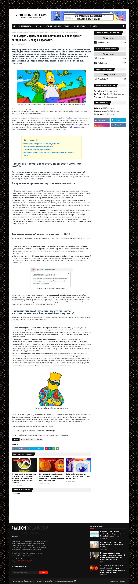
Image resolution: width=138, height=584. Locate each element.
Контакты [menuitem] (93, 26)
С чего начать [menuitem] (79, 26)
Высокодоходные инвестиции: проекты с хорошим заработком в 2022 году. (111, 544)
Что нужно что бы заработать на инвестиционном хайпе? (42, 143)
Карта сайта (123, 581)
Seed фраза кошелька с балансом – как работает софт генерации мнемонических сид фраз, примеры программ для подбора (112, 569)
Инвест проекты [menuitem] (24, 26)
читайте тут (50, 431)
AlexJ (14, 44)
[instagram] (102, 125)
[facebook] (102, 120)
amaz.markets (114, 581)
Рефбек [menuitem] (66, 26)
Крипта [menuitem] (38, 26)
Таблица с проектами (110, 38)
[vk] (118, 125)
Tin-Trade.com (102, 63)
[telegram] (118, 120)
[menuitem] (14, 26)
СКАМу (36, 332)
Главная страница (17, 32)
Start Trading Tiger (103, 42)
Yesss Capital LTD (103, 79)
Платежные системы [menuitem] (53, 26)
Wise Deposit (102, 58)
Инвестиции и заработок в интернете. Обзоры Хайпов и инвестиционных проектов (50, 581)
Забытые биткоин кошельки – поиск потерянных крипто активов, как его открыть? (78, 476)
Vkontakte (21, 449)
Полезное (25, 32)
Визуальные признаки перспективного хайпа (38, 146)
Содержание (29, 140)
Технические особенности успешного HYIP (37, 149)
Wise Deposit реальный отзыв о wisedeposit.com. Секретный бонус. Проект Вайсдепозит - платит (112, 534)
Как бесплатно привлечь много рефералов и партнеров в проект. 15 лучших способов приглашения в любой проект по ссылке (112, 556)
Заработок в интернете (27, 439)
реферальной (31, 328)
